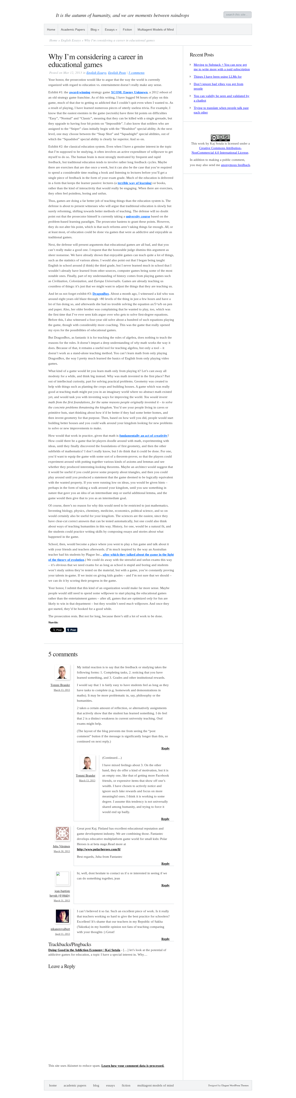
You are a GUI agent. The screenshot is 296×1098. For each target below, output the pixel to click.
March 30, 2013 (62, 851)
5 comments (136, 72)
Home (51, 29)
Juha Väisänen (61, 846)
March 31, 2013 (62, 900)
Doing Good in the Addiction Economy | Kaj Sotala (84, 950)
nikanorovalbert (60, 929)
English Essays (71, 40)
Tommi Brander (60, 685)
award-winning (79, 92)
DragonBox (101, 293)
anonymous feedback (235, 165)
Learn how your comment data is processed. (132, 1065)
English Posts (117, 72)
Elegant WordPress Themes (235, 1085)
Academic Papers (73, 29)
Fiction (127, 29)
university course (138, 216)
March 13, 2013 (62, 690)
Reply (165, 748)
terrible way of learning (134, 183)
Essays (111, 29)
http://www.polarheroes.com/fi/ (99, 849)
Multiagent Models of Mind (156, 29)
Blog (95, 29)
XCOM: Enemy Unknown (129, 92)
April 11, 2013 (62, 934)
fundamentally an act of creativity (143, 435)
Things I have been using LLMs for (218, 76)
